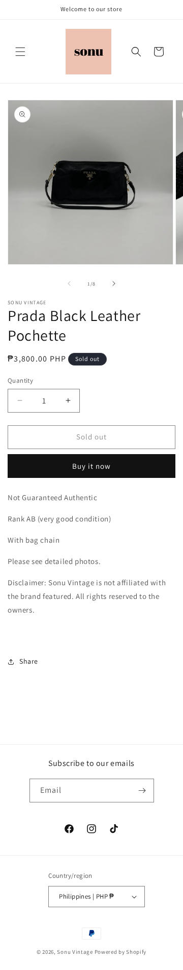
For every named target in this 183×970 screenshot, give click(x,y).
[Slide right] (114, 283)
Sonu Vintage (75, 951)
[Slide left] (69, 283)
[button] (20, 52)
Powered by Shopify (121, 951)
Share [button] (28, 661)
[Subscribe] (142, 790)
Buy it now (91, 466)
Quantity (20, 380)
